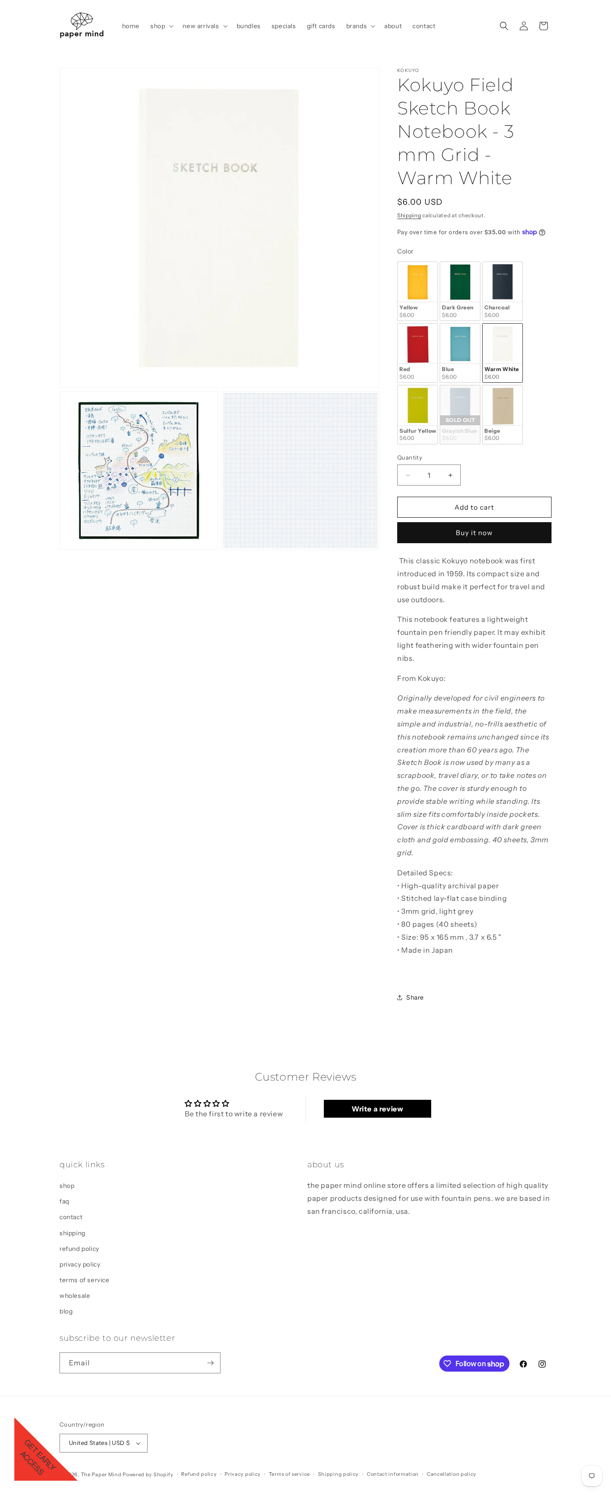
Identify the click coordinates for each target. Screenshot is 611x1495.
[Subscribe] (210, 1362)
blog (65, 1312)
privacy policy (79, 1264)
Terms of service (289, 1474)
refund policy (79, 1249)
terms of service (84, 1280)
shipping (72, 1233)
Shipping (409, 215)
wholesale (74, 1296)
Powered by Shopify (148, 1474)
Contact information (393, 1474)
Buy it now (474, 532)
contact (70, 1217)
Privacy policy (243, 1474)
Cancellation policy (451, 1474)
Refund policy (198, 1474)
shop (66, 1186)
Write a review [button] (377, 1108)
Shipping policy (338, 1474)
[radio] (417, 291)
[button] (161, 26)
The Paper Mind (101, 1474)
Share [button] (415, 997)
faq (64, 1201)
